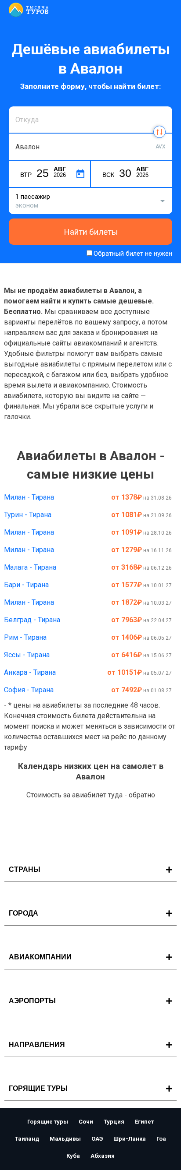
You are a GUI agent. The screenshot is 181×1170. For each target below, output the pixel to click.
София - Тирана (29, 690)
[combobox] (90, 119)
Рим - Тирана (25, 637)
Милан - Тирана (29, 497)
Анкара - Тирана (30, 672)
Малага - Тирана (30, 567)
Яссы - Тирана (27, 655)
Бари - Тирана (26, 585)
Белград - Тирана (32, 620)
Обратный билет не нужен (133, 253)
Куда (22, 132)
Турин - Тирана (27, 515)
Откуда (25, 105)
